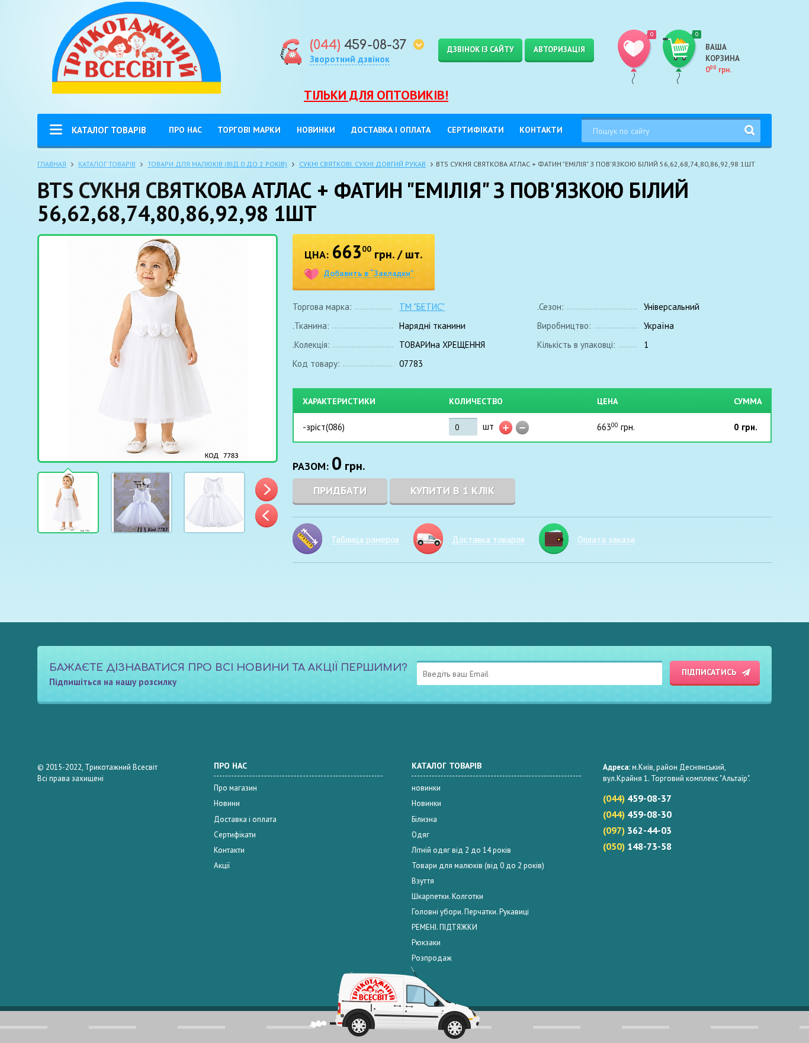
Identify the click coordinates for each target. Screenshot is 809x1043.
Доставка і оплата (391, 129)
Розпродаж (432, 958)
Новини (227, 803)
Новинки (316, 129)
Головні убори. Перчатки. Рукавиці (470, 912)
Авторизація (559, 49)
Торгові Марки (249, 129)
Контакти (541, 129)
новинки (426, 788)
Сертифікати (475, 129)
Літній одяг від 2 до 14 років (461, 850)
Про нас (185, 129)
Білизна (424, 819)
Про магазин (235, 788)
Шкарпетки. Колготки (447, 896)
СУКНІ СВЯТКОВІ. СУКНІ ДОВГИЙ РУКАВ (362, 163)
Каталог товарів (109, 130)
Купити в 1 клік (452, 490)
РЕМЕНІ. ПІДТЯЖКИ (444, 927)
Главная (51, 163)
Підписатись (709, 672)
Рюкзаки (426, 943)
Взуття (423, 881)
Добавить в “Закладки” (369, 273)
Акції (222, 865)
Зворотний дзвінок (350, 59)
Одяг (420, 835)
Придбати (340, 490)
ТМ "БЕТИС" (422, 306)
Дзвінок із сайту (480, 49)
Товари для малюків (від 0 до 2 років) (217, 163)
